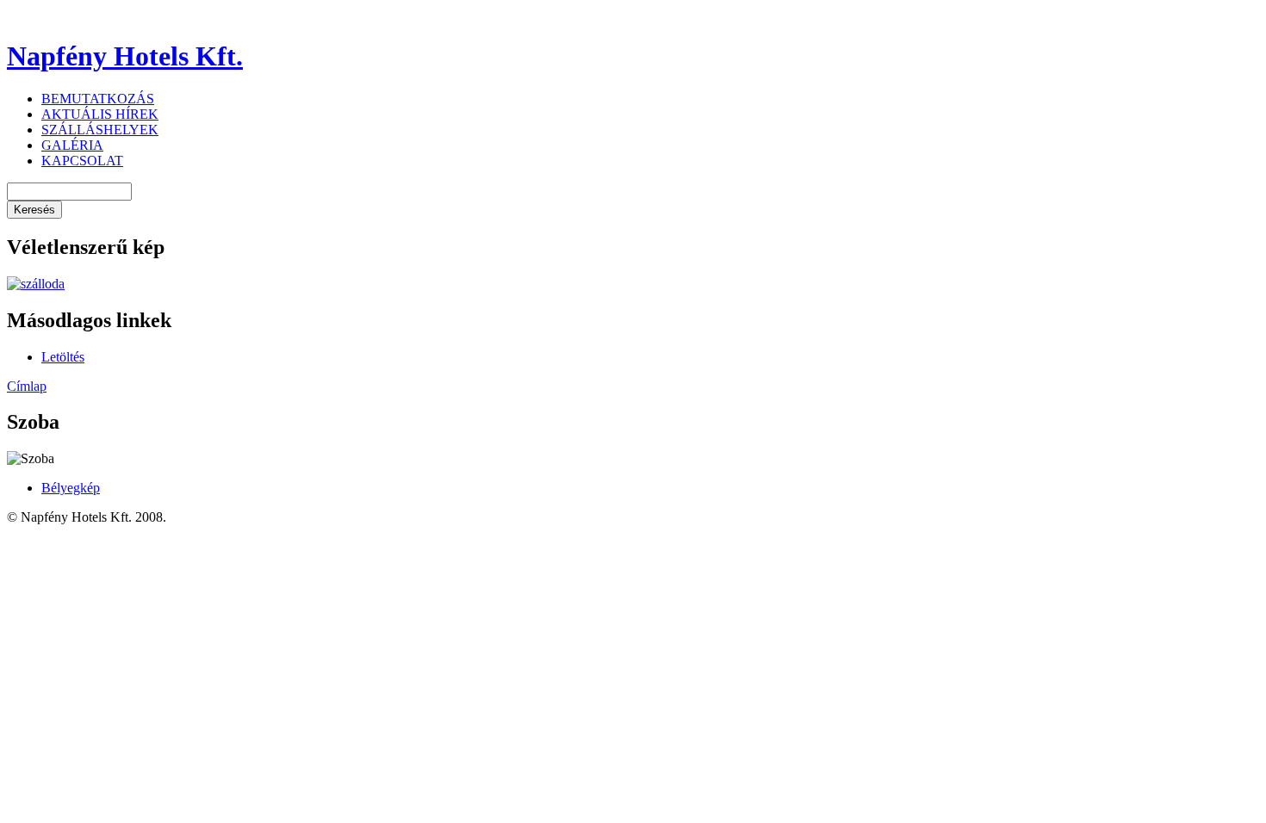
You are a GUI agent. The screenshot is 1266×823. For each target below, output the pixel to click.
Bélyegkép (70, 487)
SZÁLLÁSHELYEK (99, 129)
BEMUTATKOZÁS (97, 98)
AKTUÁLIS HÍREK (99, 114)
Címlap (27, 386)
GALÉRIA (72, 145)
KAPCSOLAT (82, 160)
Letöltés (62, 357)
